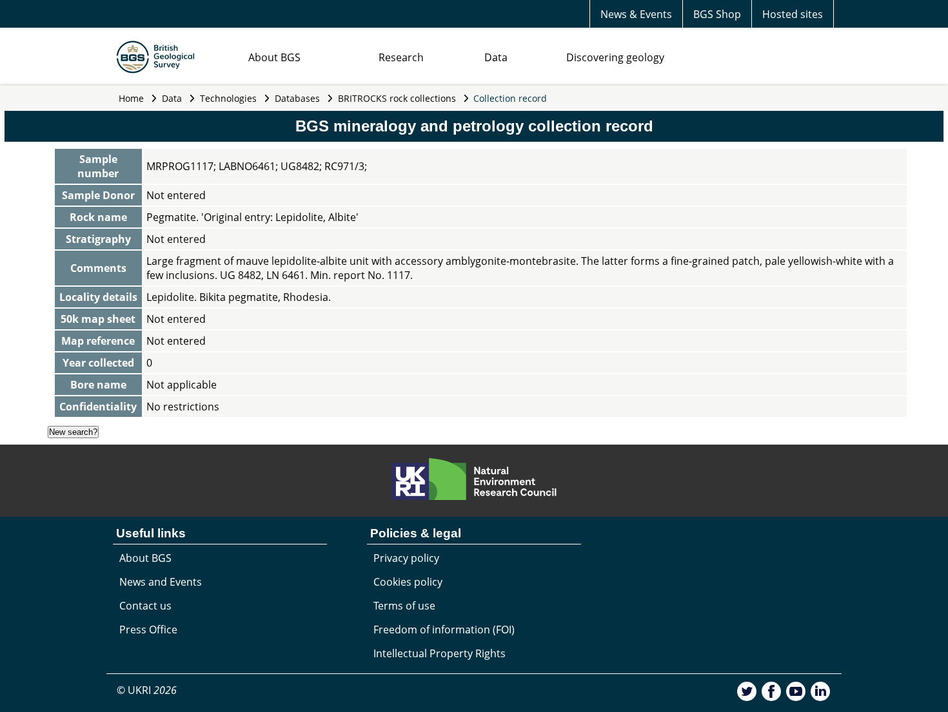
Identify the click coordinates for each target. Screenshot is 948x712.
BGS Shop (717, 14)
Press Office (148, 629)
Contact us (145, 606)
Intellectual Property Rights (439, 653)
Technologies (228, 98)
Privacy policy (406, 558)
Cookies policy (407, 582)
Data (496, 57)
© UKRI (147, 690)
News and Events (160, 582)
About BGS (274, 57)
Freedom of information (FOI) (444, 629)
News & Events (636, 14)
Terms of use (404, 606)
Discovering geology (615, 57)
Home (131, 98)
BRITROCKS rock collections (397, 98)
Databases (297, 98)
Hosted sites (792, 14)
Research (401, 57)
